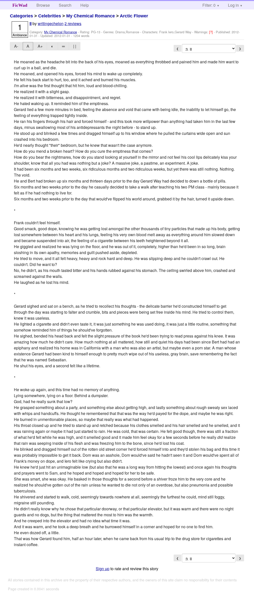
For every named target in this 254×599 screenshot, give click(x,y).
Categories (21, 15)
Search (65, 5)
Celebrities (49, 15)
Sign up (102, 568)
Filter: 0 (209, 5)
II (31, 24)
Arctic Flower (134, 15)
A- (16, 46)
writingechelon (51, 23)
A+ (40, 46)
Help (84, 5)
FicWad (19, 5)
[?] (211, 32)
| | (74, 46)
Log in (233, 5)
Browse (43, 5)
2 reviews (72, 23)
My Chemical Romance (90, 15)
